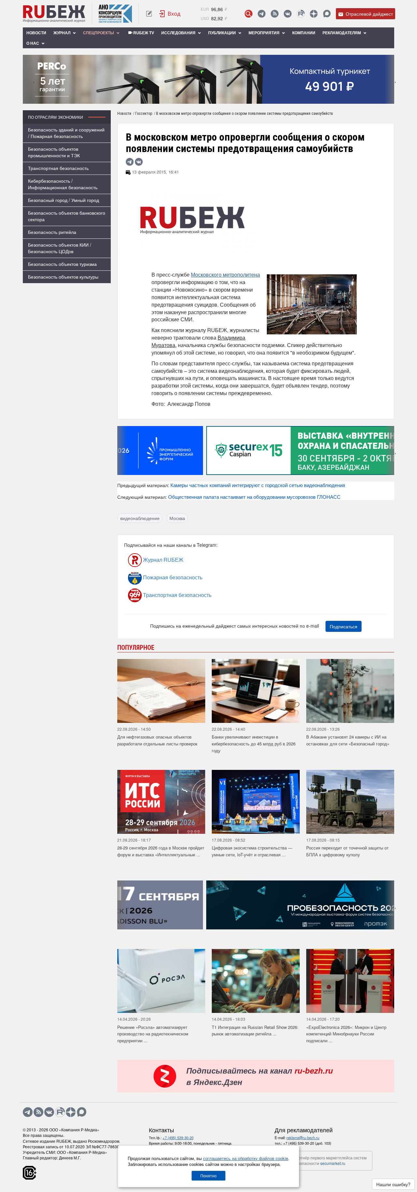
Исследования (178, 33)
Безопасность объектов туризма (62, 264)
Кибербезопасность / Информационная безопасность (62, 184)
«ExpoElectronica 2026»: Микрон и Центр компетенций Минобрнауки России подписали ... (346, 1034)
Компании (303, 33)
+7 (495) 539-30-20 (178, 1137)
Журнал (62, 33)
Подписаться (343, 626)
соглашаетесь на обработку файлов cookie (245, 1158)
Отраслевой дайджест (368, 13)
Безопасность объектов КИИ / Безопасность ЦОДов (59, 247)
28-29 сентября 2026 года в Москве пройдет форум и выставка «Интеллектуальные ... (160, 851)
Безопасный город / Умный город (63, 200)
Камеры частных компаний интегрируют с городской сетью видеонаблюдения (257, 484)
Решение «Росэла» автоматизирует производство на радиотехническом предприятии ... (152, 1034)
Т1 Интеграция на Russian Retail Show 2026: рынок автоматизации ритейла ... (255, 1030)
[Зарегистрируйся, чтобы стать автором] (149, 14)
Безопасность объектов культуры (63, 276)
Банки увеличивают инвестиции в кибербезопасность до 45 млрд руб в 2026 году (253, 743)
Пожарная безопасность (172, 577)
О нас (33, 43)
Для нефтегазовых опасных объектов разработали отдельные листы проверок (157, 740)
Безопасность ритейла (52, 232)
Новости (36, 33)
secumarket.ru (332, 1163)
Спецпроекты (99, 33)
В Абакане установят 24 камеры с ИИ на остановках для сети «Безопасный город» (347, 740)
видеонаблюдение (140, 518)
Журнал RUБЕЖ (162, 559)
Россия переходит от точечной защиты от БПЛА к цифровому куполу (347, 851)
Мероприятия (264, 33)
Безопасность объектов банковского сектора (66, 215)
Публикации (222, 33)
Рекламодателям (342, 33)
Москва (177, 518)
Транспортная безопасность (58, 168)
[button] (198, 99)
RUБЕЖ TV (143, 33)
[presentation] (28, 79)
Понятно (208, 1175)
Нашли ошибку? (393, 1184)
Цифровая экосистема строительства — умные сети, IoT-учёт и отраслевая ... (252, 851)
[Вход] (170, 14)
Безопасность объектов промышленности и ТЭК (54, 152)
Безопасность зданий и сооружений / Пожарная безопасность (66, 132)
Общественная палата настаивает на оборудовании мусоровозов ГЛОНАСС (254, 496)
